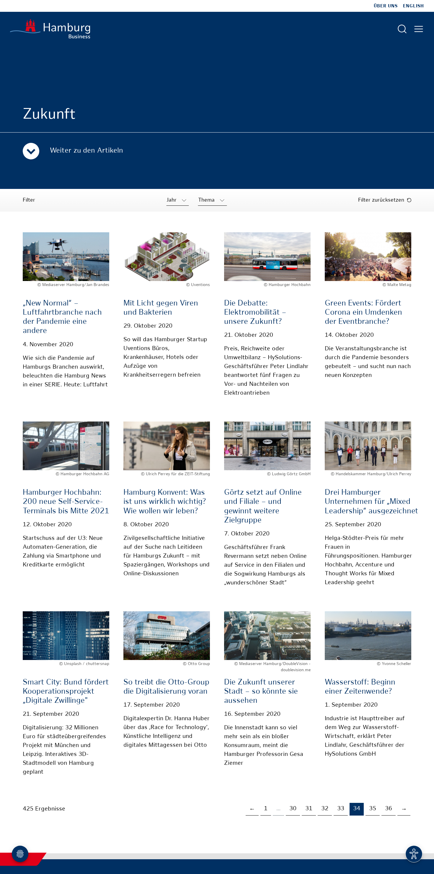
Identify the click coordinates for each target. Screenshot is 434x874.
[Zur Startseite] (50, 28)
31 (308, 809)
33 (340, 809)
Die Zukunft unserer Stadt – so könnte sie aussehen (261, 692)
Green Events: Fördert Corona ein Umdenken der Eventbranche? (363, 313)
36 (388, 809)
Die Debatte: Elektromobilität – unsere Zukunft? (255, 313)
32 (324, 809)
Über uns (386, 6)
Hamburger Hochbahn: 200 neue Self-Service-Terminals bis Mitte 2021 (66, 502)
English (413, 6)
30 (292, 809)
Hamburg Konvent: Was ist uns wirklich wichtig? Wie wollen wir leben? (164, 502)
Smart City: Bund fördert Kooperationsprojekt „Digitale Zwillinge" (66, 692)
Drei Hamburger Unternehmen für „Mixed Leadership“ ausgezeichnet (371, 502)
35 (372, 809)
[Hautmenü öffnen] (418, 29)
